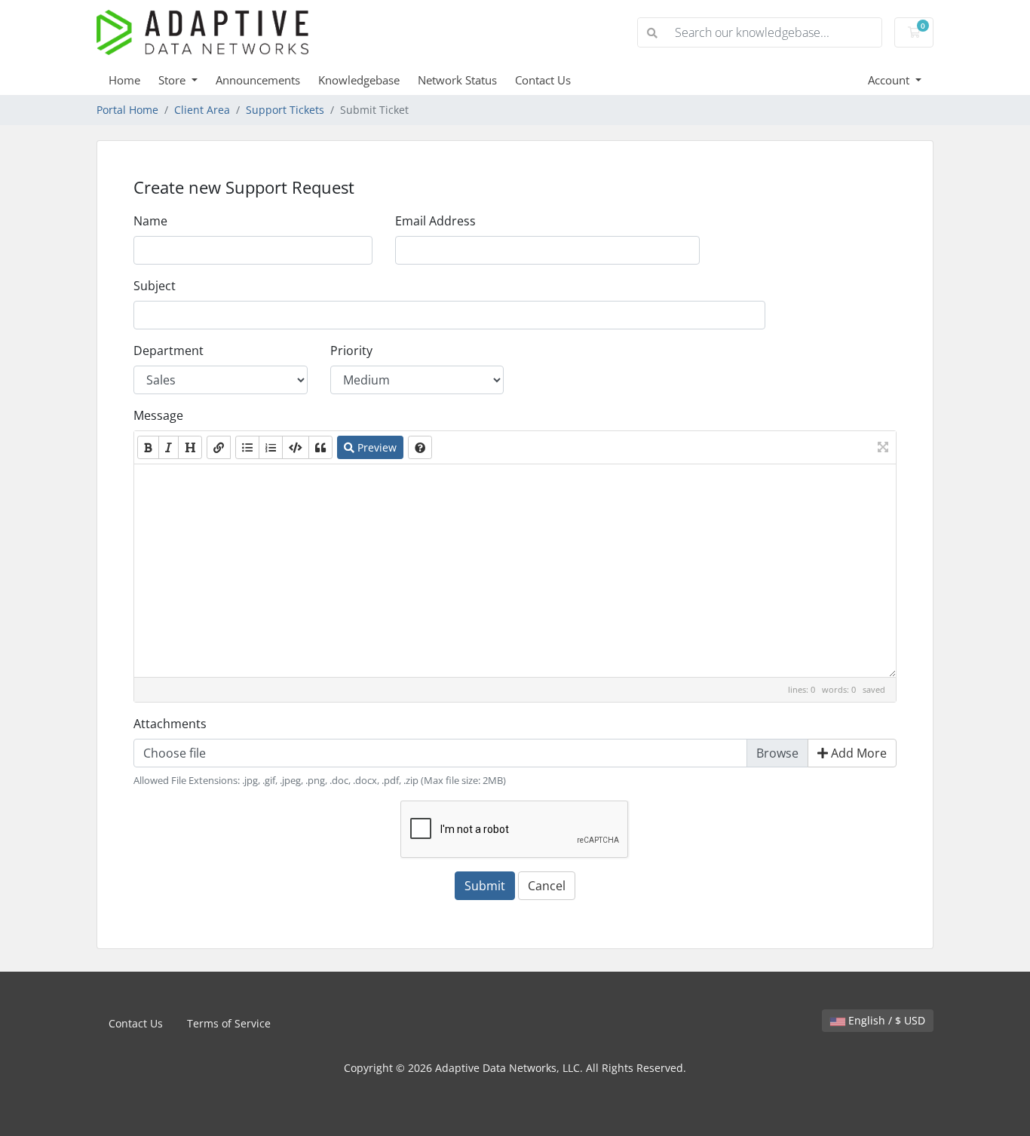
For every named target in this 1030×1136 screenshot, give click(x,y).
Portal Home (127, 110)
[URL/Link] (219, 447)
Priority (351, 350)
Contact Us (543, 79)
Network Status (457, 79)
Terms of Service (229, 1023)
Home (124, 79)
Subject (154, 285)
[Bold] (148, 447)
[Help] (420, 447)
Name (150, 221)
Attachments (170, 723)
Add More (857, 753)
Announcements (258, 79)
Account (890, 79)
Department (168, 350)
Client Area (202, 110)
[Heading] (190, 447)
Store (173, 79)
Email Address (435, 221)
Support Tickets (285, 110)
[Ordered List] (271, 447)
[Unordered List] (247, 447)
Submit (484, 885)
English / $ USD (885, 1020)
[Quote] (320, 447)
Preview (375, 447)
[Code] (295, 447)
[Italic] (168, 447)
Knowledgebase (359, 79)
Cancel (547, 885)
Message (158, 415)
